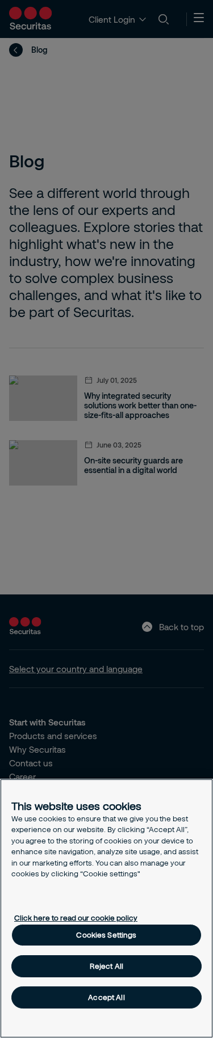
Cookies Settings (106, 934)
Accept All (106, 997)
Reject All (106, 966)
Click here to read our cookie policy (75, 917)
